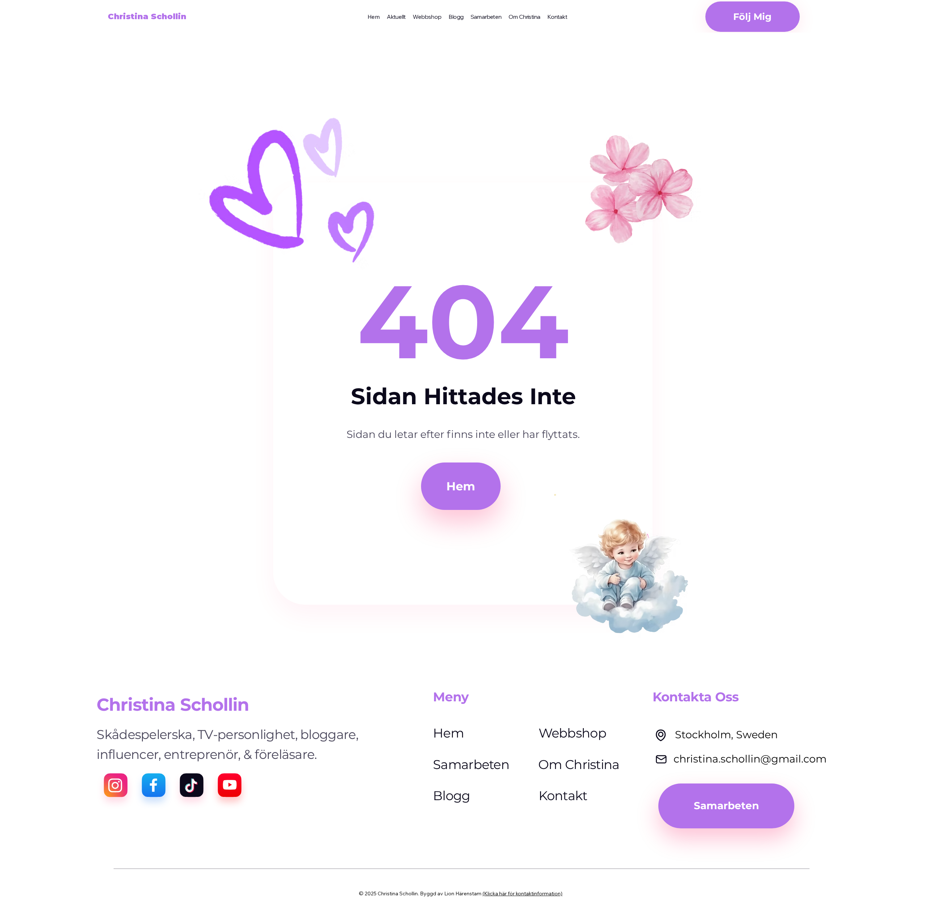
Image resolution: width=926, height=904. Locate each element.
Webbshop (572, 733)
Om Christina (579, 764)
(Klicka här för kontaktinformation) (522, 893)
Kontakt (563, 795)
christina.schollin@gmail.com (750, 758)
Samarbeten (471, 764)
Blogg (451, 795)
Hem (448, 733)
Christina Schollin (147, 16)
